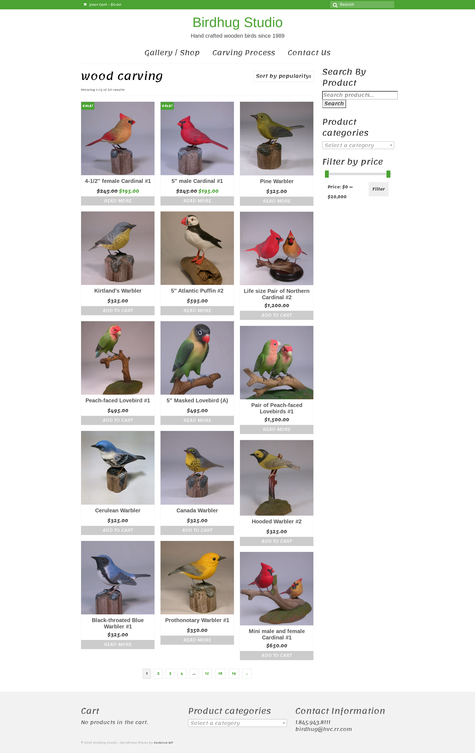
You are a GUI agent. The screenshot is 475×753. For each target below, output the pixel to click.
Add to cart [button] (118, 310)
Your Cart (104, 4)
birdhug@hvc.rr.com (323, 729)
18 (220, 673)
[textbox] (358, 145)
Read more (118, 200)
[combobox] (358, 145)
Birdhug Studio (237, 22)
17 (207, 673)
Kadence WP (163, 743)
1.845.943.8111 (312, 722)
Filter (378, 189)
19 (234, 673)
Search (334, 104)
